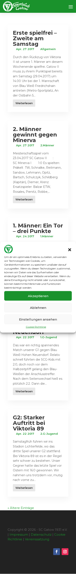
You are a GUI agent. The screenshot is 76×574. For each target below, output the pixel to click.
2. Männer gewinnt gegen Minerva (35, 135)
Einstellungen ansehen (38, 319)
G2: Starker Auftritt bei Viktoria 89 (29, 423)
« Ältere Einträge (21, 508)
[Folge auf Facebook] (56, 551)
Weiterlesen (24, 103)
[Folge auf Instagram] (65, 551)
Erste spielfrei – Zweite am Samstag (35, 38)
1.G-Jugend (48, 337)
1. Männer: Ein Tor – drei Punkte (38, 228)
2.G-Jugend (49, 433)
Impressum (19, 534)
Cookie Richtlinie (36, 326)
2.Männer (47, 145)
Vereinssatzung (37, 539)
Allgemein (48, 49)
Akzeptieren (38, 296)
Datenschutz (41, 534)
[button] (70, 249)
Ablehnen (38, 307)
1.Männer (46, 236)
